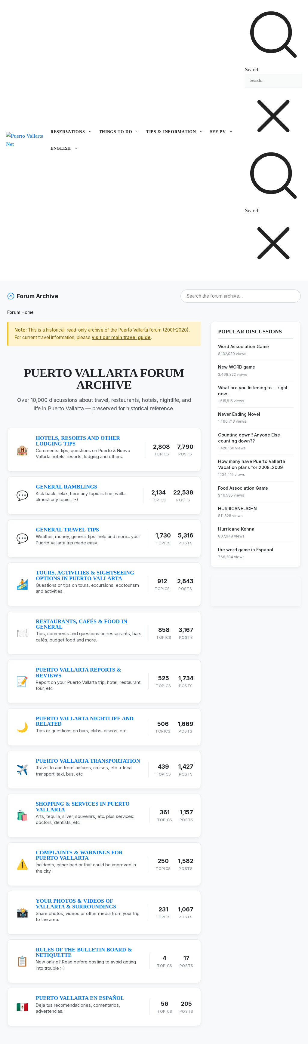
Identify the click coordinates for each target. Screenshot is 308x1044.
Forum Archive (37, 296)
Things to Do (115, 132)
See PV (218, 132)
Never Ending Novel (239, 414)
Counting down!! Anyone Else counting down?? (249, 437)
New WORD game (236, 366)
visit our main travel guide (121, 337)
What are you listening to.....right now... (253, 390)
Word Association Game (243, 346)
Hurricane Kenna (236, 528)
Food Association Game (243, 488)
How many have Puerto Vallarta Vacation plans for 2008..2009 (251, 464)
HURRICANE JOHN (237, 508)
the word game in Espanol (245, 549)
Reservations (68, 132)
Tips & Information (171, 132)
